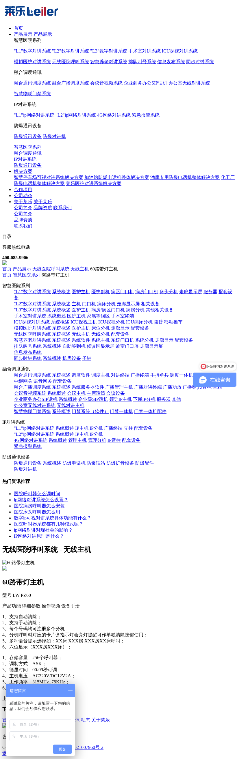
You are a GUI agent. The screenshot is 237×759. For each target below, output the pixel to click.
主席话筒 (96, 393)
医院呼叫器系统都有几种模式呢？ (48, 523)
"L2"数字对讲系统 (70, 50)
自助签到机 (74, 346)
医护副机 (100, 291)
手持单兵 (159, 375)
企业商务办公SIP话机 (145, 83)
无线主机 (80, 268)
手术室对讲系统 (144, 50)
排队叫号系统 (142, 61)
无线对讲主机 (70, 405)
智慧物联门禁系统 (32, 93)
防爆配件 (144, 463)
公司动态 (23, 195)
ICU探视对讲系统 (180, 50)
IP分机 (96, 428)
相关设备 (150, 303)
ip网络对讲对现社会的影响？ (43, 530)
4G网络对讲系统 (114, 115)
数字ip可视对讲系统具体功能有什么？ (52, 517)
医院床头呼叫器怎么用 (37, 511)
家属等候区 (98, 315)
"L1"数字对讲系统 (32, 50)
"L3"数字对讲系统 (108, 50)
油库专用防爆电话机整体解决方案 (185, 177)
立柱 (128, 428)
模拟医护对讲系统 (32, 61)
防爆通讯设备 (28, 136)
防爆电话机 (74, 463)
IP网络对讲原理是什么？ (39, 536)
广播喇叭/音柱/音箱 (202, 387)
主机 (76, 303)
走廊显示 (120, 328)
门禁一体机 (121, 411)
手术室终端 (122, 315)
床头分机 (169, 291)
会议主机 (76, 393)
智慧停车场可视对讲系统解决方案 (48, 177)
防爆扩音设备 (120, 463)
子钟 (86, 358)
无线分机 (100, 334)
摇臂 (158, 321)
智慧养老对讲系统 (108, 61)
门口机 (89, 303)
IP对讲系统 (25, 159)
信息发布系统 (171, 61)
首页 (18, 28)
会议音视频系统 (106, 83)
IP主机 (81, 428)
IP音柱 (114, 440)
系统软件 (81, 340)
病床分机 (106, 303)
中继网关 (23, 381)
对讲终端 (120, 375)
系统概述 (61, 291)
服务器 (210, 291)
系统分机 (144, 340)
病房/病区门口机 (108, 309)
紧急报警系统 (146, 115)
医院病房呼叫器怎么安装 (39, 505)
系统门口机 (122, 340)
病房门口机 (146, 291)
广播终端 (140, 375)
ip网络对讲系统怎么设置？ (41, 499)
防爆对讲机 (54, 136)
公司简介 (23, 207)
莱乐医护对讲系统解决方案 (93, 183)
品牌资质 (43, 207)
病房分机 (135, 309)
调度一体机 (181, 375)
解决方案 (23, 171)
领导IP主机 (120, 399)
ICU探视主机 (84, 321)
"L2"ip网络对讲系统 (75, 115)
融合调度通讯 (28, 153)
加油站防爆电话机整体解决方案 (116, 177)
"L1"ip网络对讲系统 (34, 115)
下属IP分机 (144, 399)
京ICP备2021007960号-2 (79, 747)
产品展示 (23, 34)
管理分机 (97, 440)
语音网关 (43, 381)
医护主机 (81, 291)
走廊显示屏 (190, 291)
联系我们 (62, 207)
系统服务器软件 (88, 387)
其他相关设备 (159, 309)
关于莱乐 (23, 201)
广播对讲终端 (148, 387)
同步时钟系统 (200, 61)
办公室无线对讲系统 (189, 83)
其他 (176, 399)
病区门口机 (122, 291)
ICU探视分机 (111, 321)
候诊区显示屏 (100, 346)
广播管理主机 (119, 387)
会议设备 (115, 393)
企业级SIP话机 (93, 399)
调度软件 (81, 375)
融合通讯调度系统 (32, 83)
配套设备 (140, 328)
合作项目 (23, 189)
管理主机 (77, 440)
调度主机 (100, 375)
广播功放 (172, 387)
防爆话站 (96, 463)
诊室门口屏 (127, 346)
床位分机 (100, 328)
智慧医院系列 (28, 147)
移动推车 (173, 321)
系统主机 (100, 340)
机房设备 (71, 358)
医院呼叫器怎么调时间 (37, 493)
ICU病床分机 (139, 321)
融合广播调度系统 (70, 83)
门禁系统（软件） (90, 411)
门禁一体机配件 (150, 411)
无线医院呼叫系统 (70, 61)
